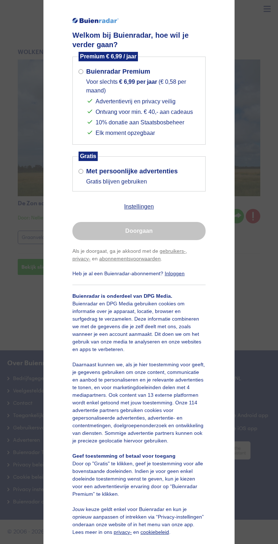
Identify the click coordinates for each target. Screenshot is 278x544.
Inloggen (175, 273)
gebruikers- (173, 251)
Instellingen (139, 206)
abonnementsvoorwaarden (130, 258)
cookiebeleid (154, 532)
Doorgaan (139, 231)
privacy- (81, 258)
